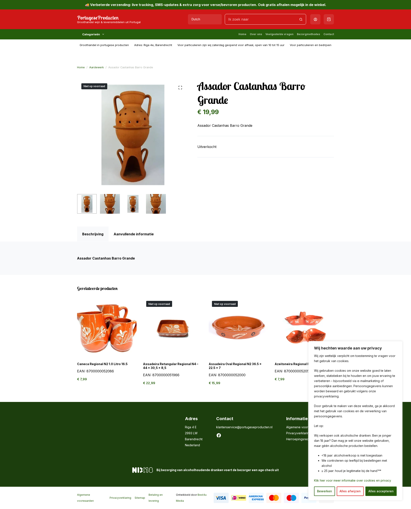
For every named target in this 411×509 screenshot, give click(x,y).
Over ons (256, 34)
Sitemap (140, 497)
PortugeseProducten (98, 17)
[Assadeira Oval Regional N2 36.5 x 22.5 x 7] (238, 327)
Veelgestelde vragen (279, 34)
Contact (328, 34)
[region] (355, 420)
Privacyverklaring (298, 433)
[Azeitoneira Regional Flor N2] (304, 327)
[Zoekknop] (301, 19)
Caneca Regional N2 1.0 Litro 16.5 (102, 364)
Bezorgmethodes (308, 34)
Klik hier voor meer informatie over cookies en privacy (352, 480)
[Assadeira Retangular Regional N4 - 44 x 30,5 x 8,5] (173, 327)
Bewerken (324, 491)
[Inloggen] (315, 19)
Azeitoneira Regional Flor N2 (296, 364)
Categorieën (91, 34)
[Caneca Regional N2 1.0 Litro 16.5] (107, 327)
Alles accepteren (381, 491)
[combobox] (260, 19)
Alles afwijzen (350, 491)
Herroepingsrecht (298, 439)
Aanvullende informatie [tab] (134, 234)
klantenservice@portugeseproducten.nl (244, 427)
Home (242, 34)
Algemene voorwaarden (303, 427)
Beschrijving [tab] (92, 234)
